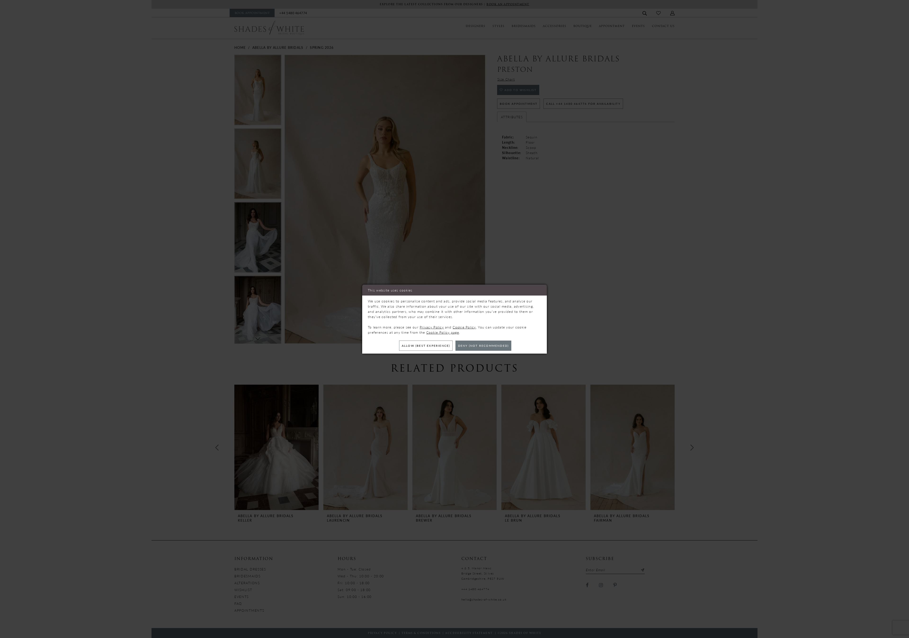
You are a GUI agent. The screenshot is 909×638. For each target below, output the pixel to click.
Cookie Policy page (442, 332)
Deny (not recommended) (483, 346)
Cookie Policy (464, 327)
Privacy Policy (432, 327)
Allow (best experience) (426, 346)
